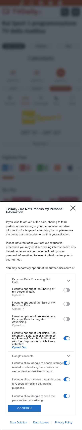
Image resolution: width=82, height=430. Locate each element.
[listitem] (41, 280)
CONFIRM (24, 408)
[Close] (74, 209)
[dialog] (41, 316)
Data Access (41, 422)
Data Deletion (18, 422)
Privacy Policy (63, 422)
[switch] (66, 290)
